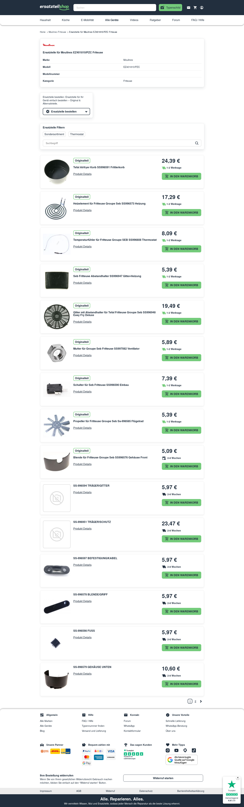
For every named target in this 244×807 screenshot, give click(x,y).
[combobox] (114, 7)
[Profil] (201, 7)
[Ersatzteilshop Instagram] (169, 750)
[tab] (66, 111)
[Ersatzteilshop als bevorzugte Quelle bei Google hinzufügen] (182, 760)
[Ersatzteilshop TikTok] (195, 750)
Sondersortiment (54, 134)
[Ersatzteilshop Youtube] (177, 750)
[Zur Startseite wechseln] (54, 7)
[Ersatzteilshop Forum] (186, 750)
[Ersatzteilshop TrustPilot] (129, 750)
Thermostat (77, 134)
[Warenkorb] (195, 7)
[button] (45, 20)
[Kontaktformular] (188, 7)
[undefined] (200, 701)
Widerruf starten (163, 778)
